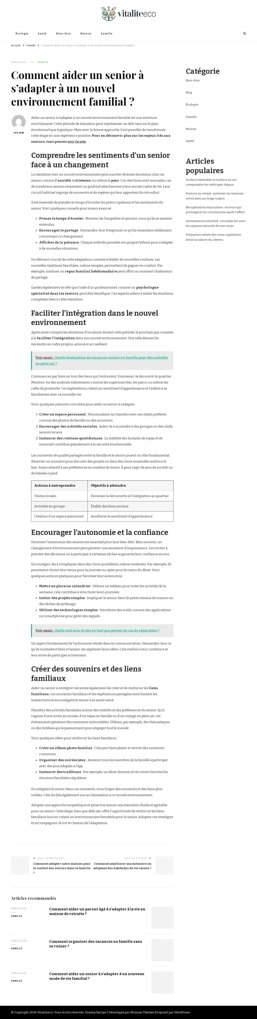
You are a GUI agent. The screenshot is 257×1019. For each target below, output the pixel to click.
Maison (85, 33)
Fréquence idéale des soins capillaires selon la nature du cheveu (213, 237)
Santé (42, 33)
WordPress (182, 1012)
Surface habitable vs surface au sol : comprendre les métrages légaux (212, 182)
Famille (107, 33)
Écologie (22, 33)
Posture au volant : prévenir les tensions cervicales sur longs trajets (215, 196)
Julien (18, 132)
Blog (189, 92)
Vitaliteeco (45, 1012)
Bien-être (63, 33)
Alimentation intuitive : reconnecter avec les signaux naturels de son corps (216, 223)
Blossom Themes (142, 1012)
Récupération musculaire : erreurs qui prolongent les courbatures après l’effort (215, 210)
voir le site (76, 142)
